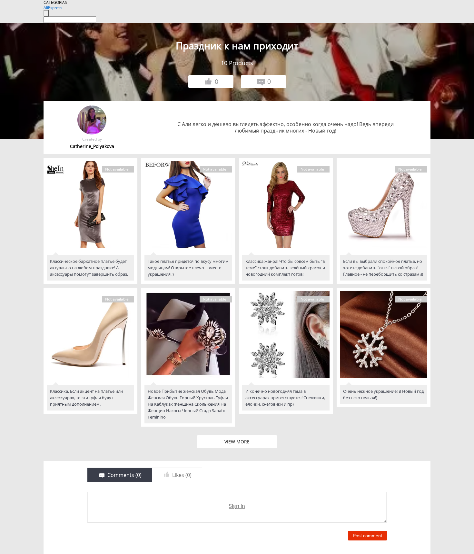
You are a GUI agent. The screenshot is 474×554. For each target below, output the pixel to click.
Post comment (367, 535)
